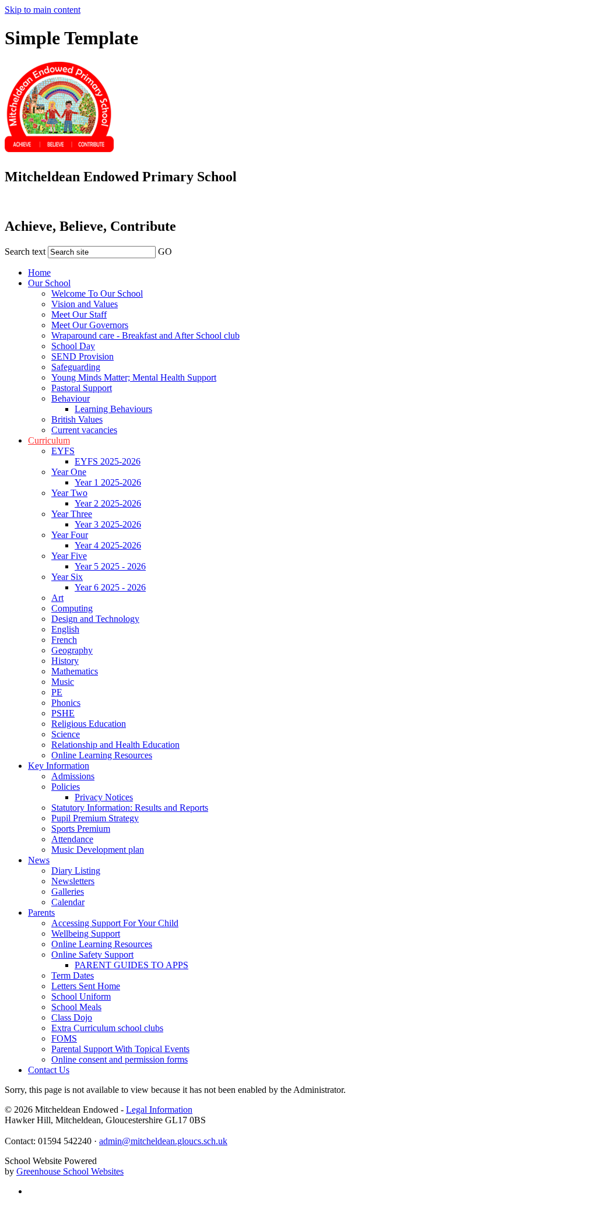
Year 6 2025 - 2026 (110, 587)
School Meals (76, 1007)
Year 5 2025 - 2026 (110, 566)
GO (165, 251)
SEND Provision (82, 356)
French (64, 640)
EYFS (63, 451)
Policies (65, 787)
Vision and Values (84, 304)
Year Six (67, 577)
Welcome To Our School (97, 293)
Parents (41, 912)
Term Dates (72, 975)
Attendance (72, 839)
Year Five (69, 556)
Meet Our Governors (89, 325)
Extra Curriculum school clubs (107, 1028)
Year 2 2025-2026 (108, 503)
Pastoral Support (81, 388)
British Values (77, 419)
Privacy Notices (104, 797)
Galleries (67, 891)
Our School (49, 283)
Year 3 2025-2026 (108, 524)
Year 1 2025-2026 (108, 482)
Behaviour (70, 398)
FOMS (64, 1038)
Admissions (72, 776)
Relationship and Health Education (115, 745)
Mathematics (74, 671)
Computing (72, 608)
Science (65, 734)
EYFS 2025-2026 (108, 461)
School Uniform (81, 996)
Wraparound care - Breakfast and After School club (145, 335)
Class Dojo (71, 1017)
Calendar (68, 902)
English (65, 629)
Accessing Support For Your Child (114, 923)
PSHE (63, 713)
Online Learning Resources (101, 755)
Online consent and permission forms (119, 1059)
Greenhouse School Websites (70, 1171)
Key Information (58, 766)
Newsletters (72, 881)
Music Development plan (97, 850)
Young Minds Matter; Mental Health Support (133, 377)
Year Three (71, 514)
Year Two (69, 493)
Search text (25, 251)
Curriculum (49, 440)
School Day (73, 346)
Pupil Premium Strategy (95, 818)
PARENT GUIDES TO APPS (131, 965)
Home (39, 272)
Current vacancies (84, 430)
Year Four (69, 535)
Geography (72, 650)
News (39, 860)
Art (57, 598)
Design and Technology (95, 619)
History (65, 661)
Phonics (65, 703)
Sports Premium (80, 829)
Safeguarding (75, 367)
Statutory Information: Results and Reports (129, 808)
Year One (68, 472)
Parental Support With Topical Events (120, 1049)
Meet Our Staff (79, 314)
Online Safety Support (92, 954)
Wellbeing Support (85, 933)
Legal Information (159, 1109)
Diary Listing (75, 871)
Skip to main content (42, 10)
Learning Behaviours (113, 409)
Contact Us (48, 1070)
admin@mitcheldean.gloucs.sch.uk (163, 1141)
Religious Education (88, 724)
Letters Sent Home (85, 986)
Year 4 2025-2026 (108, 545)
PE (56, 692)
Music (62, 682)
